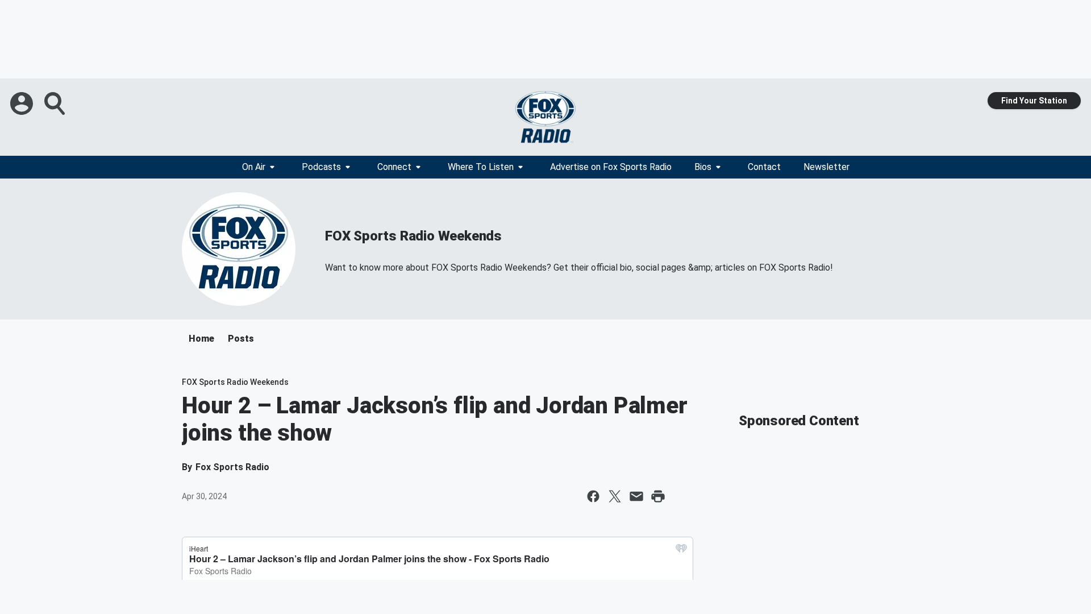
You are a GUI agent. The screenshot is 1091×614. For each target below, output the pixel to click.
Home (201, 338)
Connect (394, 166)
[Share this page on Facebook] (593, 496)
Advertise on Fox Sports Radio (611, 166)
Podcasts (321, 166)
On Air (253, 166)
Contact (764, 166)
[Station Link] (545, 117)
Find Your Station (1034, 100)
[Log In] (22, 103)
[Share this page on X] (615, 496)
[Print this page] (658, 496)
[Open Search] (55, 103)
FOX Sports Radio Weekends (413, 236)
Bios (702, 166)
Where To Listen (481, 166)
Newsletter (826, 166)
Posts (241, 338)
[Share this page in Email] (636, 496)
